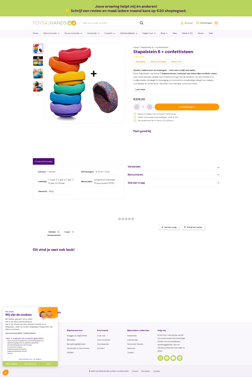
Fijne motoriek (50, 33)
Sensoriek (92, 33)
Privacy (135, 371)
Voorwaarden (103, 344)
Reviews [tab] (52, 232)
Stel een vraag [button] (170, 227)
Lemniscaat (132, 340)
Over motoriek (103, 340)
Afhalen (70, 352)
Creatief (108, 33)
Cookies (156, 371)
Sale (211, 33)
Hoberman (132, 335)
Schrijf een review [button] (194, 227)
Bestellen (71, 340)
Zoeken (130, 352)
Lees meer (140, 89)
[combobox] (113, 23)
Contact (101, 348)
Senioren (131, 348)
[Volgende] (38, 94)
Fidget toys (147, 33)
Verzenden (134, 166)
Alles (175, 33)
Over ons (101, 335)
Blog (163, 33)
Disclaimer (145, 371)
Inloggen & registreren (77, 335)
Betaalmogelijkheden (76, 344)
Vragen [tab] (67, 232)
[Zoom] (84, 83)
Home (35, 33)
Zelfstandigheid (127, 33)
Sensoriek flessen (135, 344)
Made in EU (187, 33)
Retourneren (135, 174)
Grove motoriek (72, 33)
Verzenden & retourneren (78, 348)
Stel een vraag (136, 182)
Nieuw (201, 33)
